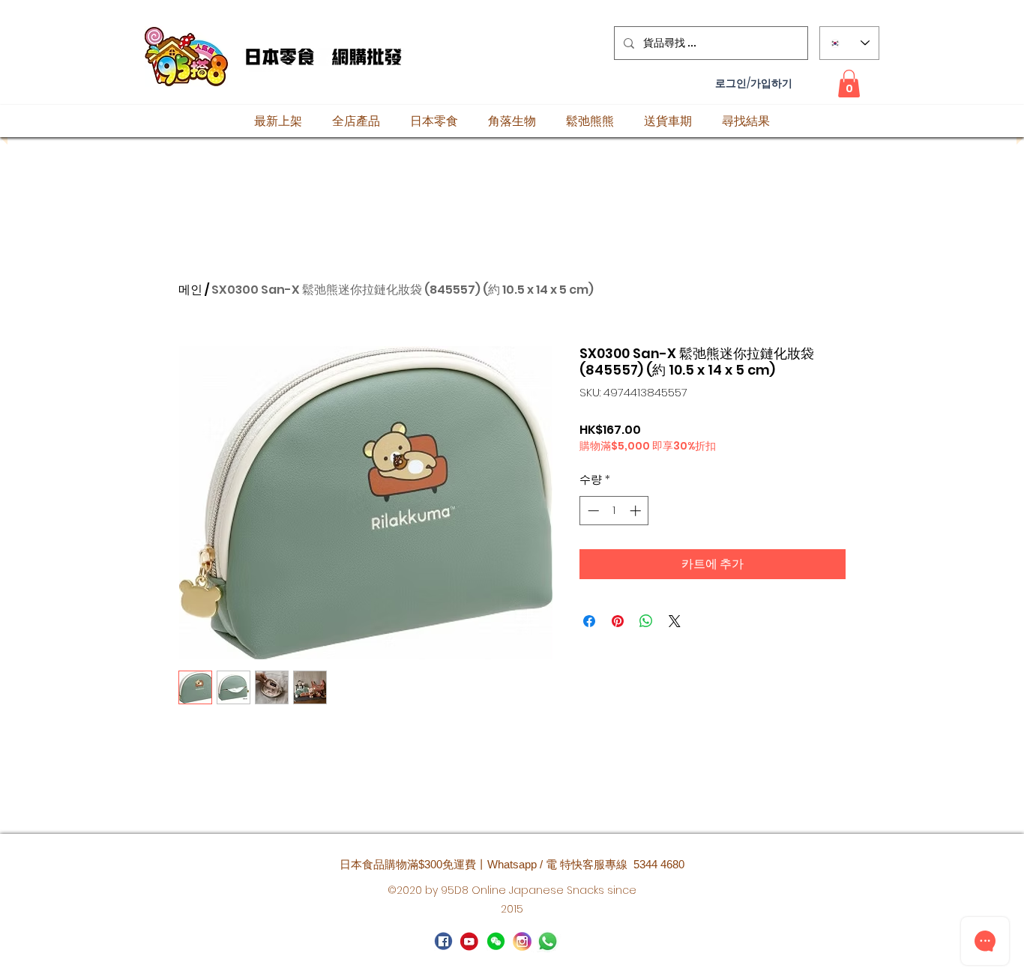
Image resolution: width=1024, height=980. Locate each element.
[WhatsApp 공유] (646, 621)
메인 (190, 289)
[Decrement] (592, 510)
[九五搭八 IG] (522, 941)
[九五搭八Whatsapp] (496, 941)
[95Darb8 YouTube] (469, 941)
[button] (849, 83)
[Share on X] (675, 621)
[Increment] (637, 510)
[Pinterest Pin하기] (618, 621)
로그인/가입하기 (753, 83)
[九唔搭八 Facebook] (443, 941)
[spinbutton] (614, 510)
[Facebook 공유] (589, 621)
